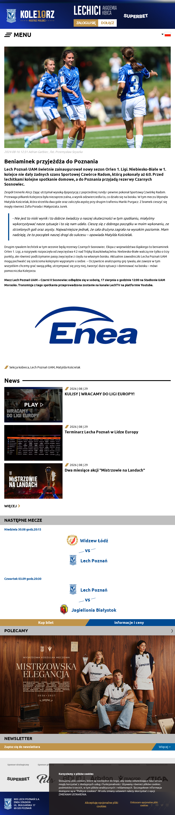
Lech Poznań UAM (42, 367)
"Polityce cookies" (86, 791)
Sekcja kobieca (19, 367)
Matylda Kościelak (68, 367)
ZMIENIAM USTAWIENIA (72, 794)
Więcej (10, 506)
